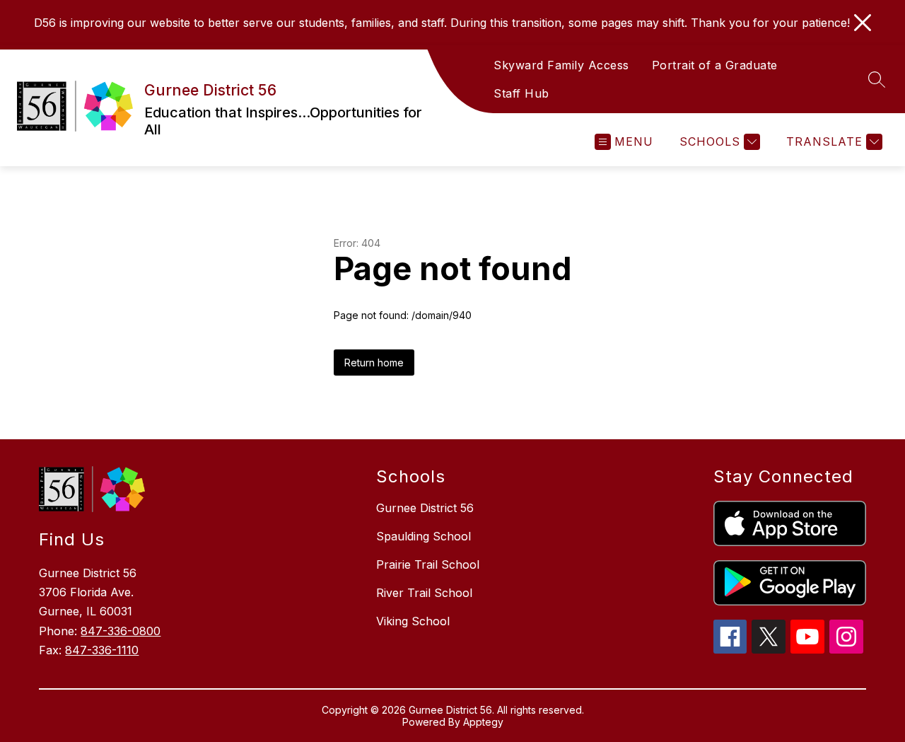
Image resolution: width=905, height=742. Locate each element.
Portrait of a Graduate (715, 65)
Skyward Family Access (561, 65)
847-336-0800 (120, 631)
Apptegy (483, 722)
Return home (374, 362)
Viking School (413, 621)
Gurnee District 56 (425, 508)
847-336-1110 (102, 650)
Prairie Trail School (427, 564)
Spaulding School (423, 536)
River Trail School (424, 593)
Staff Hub (521, 93)
